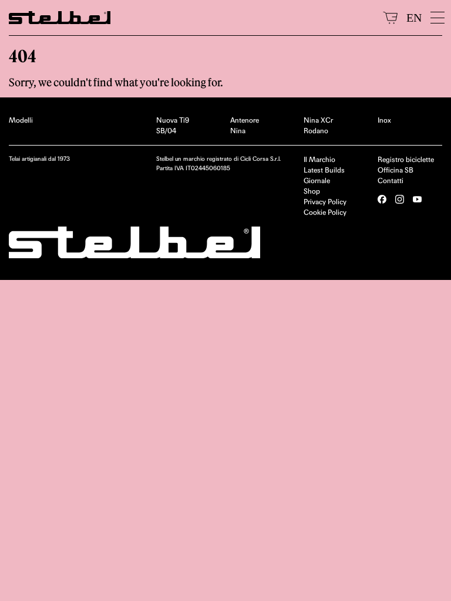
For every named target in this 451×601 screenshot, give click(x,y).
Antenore (244, 120)
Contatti (390, 180)
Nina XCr (318, 120)
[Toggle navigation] (436, 17)
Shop (312, 191)
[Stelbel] (191, 17)
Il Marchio (319, 159)
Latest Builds (324, 170)
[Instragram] (399, 199)
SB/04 (166, 130)
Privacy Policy (325, 201)
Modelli (21, 120)
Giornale (317, 180)
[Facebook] (382, 199)
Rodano (316, 130)
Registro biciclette (406, 159)
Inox (384, 120)
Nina (237, 130)
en (414, 17)
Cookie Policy (325, 212)
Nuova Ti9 (172, 120)
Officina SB (395, 170)
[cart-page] (390, 17)
